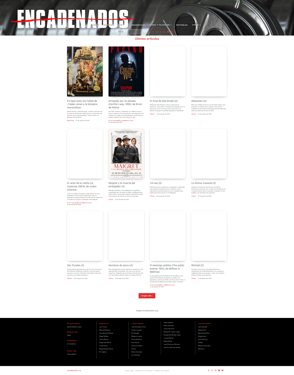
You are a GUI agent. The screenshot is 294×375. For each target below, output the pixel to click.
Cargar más (146, 295)
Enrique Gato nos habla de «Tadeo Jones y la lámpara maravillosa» (82, 104)
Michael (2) (197, 265)
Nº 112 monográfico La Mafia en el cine (121, 120)
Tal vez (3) (156, 183)
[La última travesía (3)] (209, 154)
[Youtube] (171, 32)
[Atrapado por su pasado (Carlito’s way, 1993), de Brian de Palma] (126, 71)
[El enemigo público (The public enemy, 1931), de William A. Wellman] (168, 236)
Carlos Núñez (71, 354)
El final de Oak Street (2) (164, 101)
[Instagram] (164, 32)
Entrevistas (70, 120)
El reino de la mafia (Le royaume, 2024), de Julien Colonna (81, 186)
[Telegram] (168, 32)
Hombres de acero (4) (121, 265)
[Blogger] (157, 32)
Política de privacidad (144, 371)
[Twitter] (160, 32)
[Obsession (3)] (209, 71)
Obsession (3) (198, 101)
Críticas (152, 114)
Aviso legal (129, 371)
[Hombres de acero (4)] (126, 236)
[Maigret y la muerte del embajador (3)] (126, 154)
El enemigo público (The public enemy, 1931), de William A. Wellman (167, 269)
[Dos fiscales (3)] (85, 236)
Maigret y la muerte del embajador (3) (122, 184)
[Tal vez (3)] (168, 154)
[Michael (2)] (209, 236)
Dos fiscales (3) (75, 265)
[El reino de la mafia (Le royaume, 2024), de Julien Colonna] (85, 154)
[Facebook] (153, 32)
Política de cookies (161, 371)
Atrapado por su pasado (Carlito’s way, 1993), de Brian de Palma (125, 104)
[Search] (146, 31)
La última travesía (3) (203, 183)
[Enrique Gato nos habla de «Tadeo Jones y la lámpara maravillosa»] (85, 71)
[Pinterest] (175, 32)
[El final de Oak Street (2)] (168, 71)
